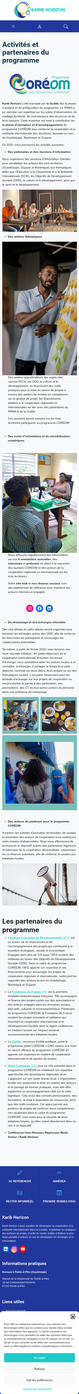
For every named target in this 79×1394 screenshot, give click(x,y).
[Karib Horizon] (39, 10)
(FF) (29, 991)
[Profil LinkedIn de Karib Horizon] (5, 1249)
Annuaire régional (16, 1310)
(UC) (23, 1065)
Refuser (39, 1369)
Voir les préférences (39, 1380)
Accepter (40, 1357)
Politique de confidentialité (37, 1388)
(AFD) (40, 937)
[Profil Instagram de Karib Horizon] (14, 1249)
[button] (73, 1316)
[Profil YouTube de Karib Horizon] (22, 1249)
